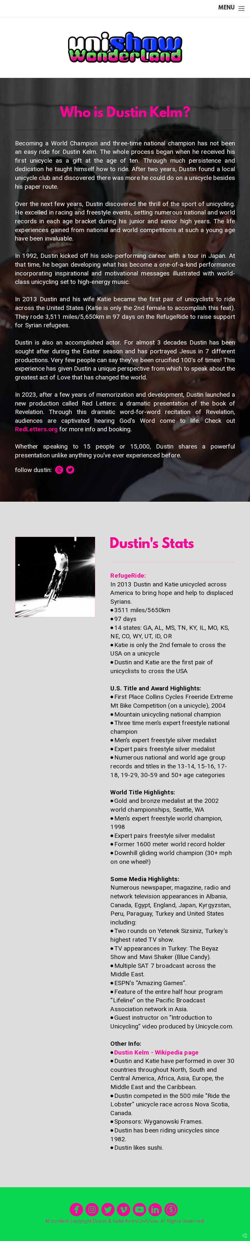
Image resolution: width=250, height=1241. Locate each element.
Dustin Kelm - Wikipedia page (156, 1052)
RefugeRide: (128, 575)
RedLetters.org (36, 429)
